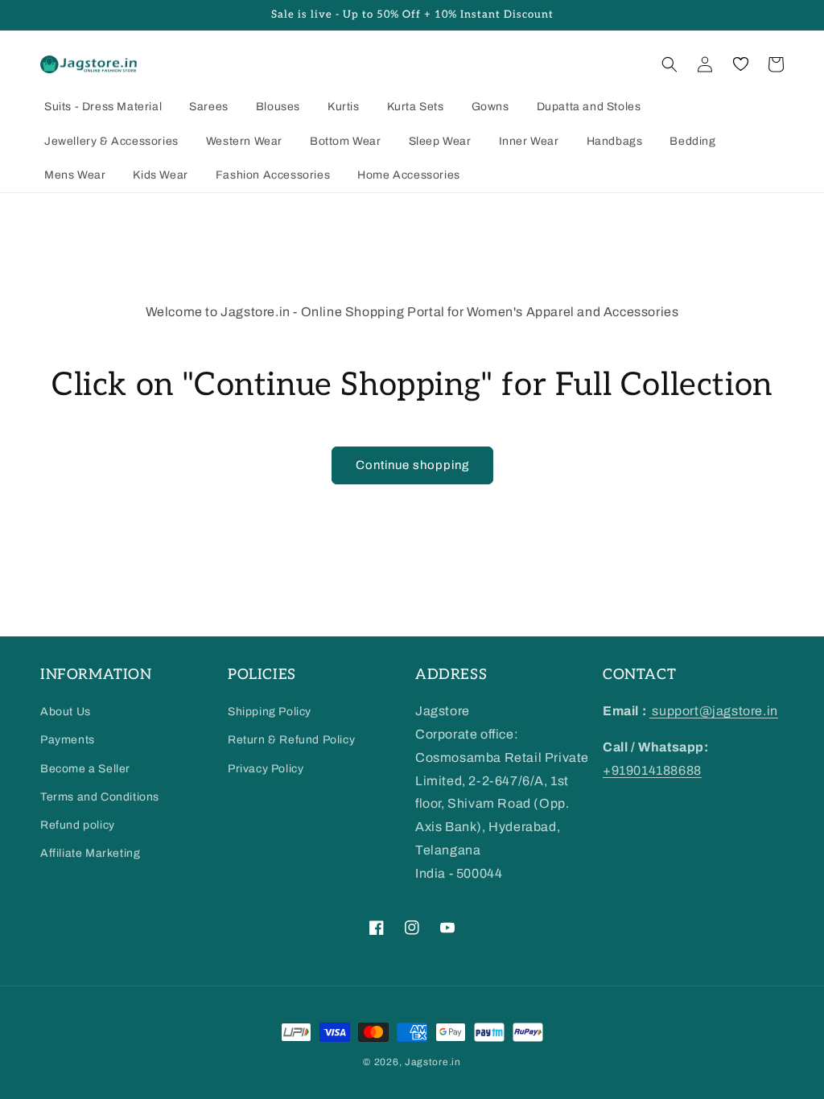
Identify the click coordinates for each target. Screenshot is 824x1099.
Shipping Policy (269, 712)
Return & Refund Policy (291, 740)
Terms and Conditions (99, 797)
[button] (669, 64)
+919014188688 (652, 770)
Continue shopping (412, 465)
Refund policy (77, 825)
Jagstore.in (433, 1062)
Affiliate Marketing (90, 853)
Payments (67, 740)
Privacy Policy (265, 769)
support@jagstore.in (713, 711)
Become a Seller (85, 769)
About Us (65, 712)
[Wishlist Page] (740, 64)
